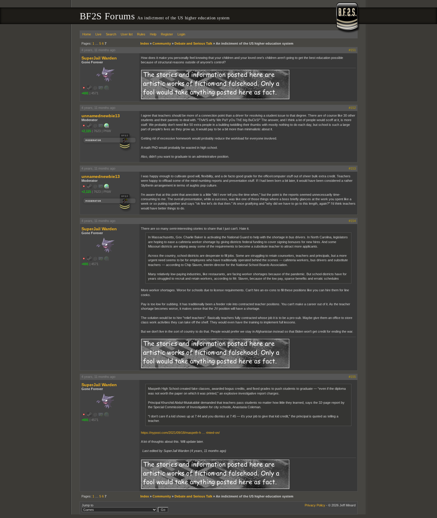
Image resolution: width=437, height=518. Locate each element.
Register (167, 34)
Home (86, 34)
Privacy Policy (315, 505)
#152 (352, 107)
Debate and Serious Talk (193, 43)
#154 (352, 221)
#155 (352, 376)
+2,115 (86, 131)
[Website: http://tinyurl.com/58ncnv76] (106, 127)
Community (162, 43)
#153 (352, 168)
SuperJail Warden (99, 58)
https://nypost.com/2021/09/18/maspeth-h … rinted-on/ (180, 432)
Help (153, 34)
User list (127, 34)
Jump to (87, 505)
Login (181, 34)
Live (98, 34)
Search (111, 34)
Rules (141, 34)
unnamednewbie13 (100, 115)
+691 (85, 93)
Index (144, 43)
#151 (352, 50)
